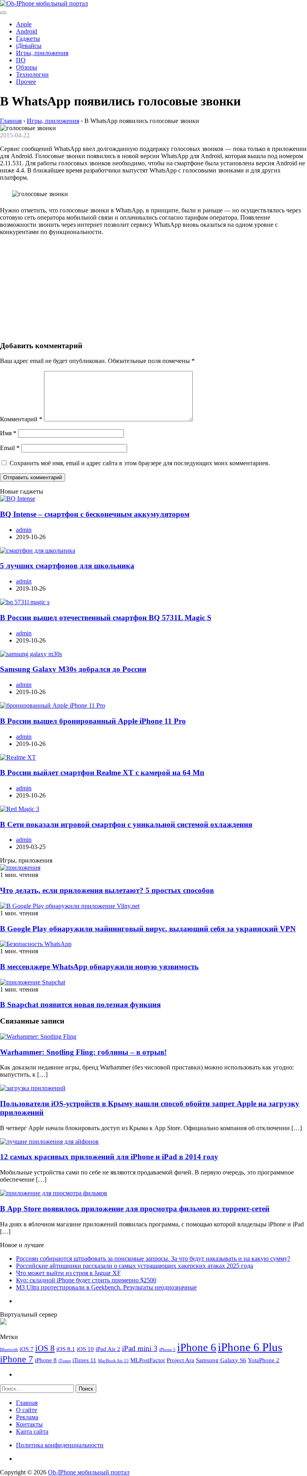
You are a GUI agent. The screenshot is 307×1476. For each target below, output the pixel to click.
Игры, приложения (42, 53)
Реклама (27, 1417)
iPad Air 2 (108, 1348)
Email (10, 447)
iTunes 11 (84, 1360)
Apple (24, 24)
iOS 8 (45, 1348)
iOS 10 (85, 1348)
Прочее (26, 81)
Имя (8, 433)
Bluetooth (9, 1349)
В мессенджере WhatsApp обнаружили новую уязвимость (99, 966)
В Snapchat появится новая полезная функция (80, 1004)
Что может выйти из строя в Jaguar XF (68, 1273)
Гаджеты (28, 38)
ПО (21, 60)
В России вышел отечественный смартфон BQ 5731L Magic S (105, 617)
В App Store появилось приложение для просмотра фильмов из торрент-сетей (134, 1208)
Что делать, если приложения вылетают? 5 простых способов (107, 890)
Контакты (29, 1424)
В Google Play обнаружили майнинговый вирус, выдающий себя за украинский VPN (148, 928)
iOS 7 (27, 1348)
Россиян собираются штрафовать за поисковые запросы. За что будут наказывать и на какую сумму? (153, 1258)
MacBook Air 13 (113, 1361)
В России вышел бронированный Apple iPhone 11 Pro (93, 721)
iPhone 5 (167, 1349)
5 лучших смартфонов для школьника (67, 565)
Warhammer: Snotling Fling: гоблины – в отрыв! (83, 1052)
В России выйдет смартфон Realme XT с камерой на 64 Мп (102, 772)
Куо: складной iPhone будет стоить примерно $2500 (86, 1280)
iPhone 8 (46, 1360)
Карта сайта (32, 1431)
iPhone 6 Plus (250, 1347)
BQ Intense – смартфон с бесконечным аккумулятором (94, 514)
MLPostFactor (147, 1360)
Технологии (32, 74)
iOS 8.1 (65, 1348)
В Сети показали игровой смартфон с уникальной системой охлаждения (126, 824)
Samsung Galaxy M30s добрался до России (73, 669)
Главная (27, 1402)
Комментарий (21, 419)
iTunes (64, 1361)
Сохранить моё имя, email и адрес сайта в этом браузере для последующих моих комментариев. (140, 463)
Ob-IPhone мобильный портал (89, 1472)
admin (24, 529)
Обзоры (26, 67)
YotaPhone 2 (263, 1360)
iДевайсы (29, 45)
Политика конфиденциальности (60, 1445)
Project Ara (180, 1360)
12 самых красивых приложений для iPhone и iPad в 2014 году (109, 1157)
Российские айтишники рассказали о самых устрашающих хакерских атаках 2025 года (134, 1265)
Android (26, 31)
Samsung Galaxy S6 (221, 1360)
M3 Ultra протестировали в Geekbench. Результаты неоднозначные (106, 1287)
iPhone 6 (196, 1347)
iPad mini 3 (139, 1348)
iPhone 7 (16, 1359)
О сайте (26, 1410)
